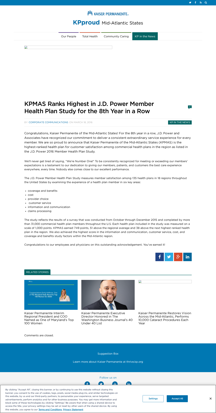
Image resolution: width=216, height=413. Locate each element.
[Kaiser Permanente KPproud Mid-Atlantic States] (108, 19)
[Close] (210, 398)
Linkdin (128, 384)
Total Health (90, 36)
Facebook (87, 384)
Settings (153, 398)
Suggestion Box (108, 353)
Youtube (115, 384)
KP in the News (145, 36)
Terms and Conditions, (50, 409)
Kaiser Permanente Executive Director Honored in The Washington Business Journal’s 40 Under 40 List (107, 318)
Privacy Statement (73, 409)
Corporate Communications (48, 122)
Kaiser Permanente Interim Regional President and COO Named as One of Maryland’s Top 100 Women (49, 318)
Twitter (101, 384)
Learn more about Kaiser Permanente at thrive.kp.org (108, 361)
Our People (68, 36)
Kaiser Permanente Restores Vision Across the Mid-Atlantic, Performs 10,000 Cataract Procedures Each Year (164, 318)
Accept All (177, 398)
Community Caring (116, 36)
